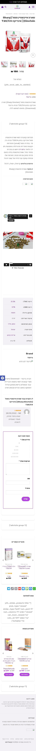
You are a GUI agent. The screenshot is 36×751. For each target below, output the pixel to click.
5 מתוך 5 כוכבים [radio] (23, 456)
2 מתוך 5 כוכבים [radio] (23, 446)
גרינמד (28, 97)
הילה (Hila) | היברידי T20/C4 (8, 567)
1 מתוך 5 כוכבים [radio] (25, 443)
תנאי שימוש (19, 739)
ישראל (13, 329)
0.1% (13, 307)
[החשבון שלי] (29, 7)
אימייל (27, 488)
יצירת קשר (5, 739)
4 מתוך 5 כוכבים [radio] (23, 453)
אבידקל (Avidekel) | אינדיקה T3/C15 (24, 660)
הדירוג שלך (25, 440)
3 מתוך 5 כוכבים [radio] (23, 450)
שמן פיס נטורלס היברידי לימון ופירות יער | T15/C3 (9, 661)
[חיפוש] (5, 7)
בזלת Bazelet (24, 576)
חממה (13, 313)
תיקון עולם (24, 669)
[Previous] (33, 41)
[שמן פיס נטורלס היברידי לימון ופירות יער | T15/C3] (8, 645)
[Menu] (33, 6)
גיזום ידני (21, 149)
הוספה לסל (24, 674)
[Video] (33, 55)
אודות (12, 739)
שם (28, 479)
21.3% (13, 301)
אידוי (9, 324)
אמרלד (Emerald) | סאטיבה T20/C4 (24, 567)
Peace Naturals (8, 669)
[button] (2, 378)
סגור (10, 2)
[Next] (1, 41)
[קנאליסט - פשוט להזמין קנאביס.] (17, 7)
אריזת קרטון (11, 335)
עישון (13, 324)
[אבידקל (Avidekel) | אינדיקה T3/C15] (24, 645)
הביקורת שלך (24, 461)
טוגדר (9, 576)
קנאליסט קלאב (29, 739)
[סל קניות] (2, 7)
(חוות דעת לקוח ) (22, 94)
